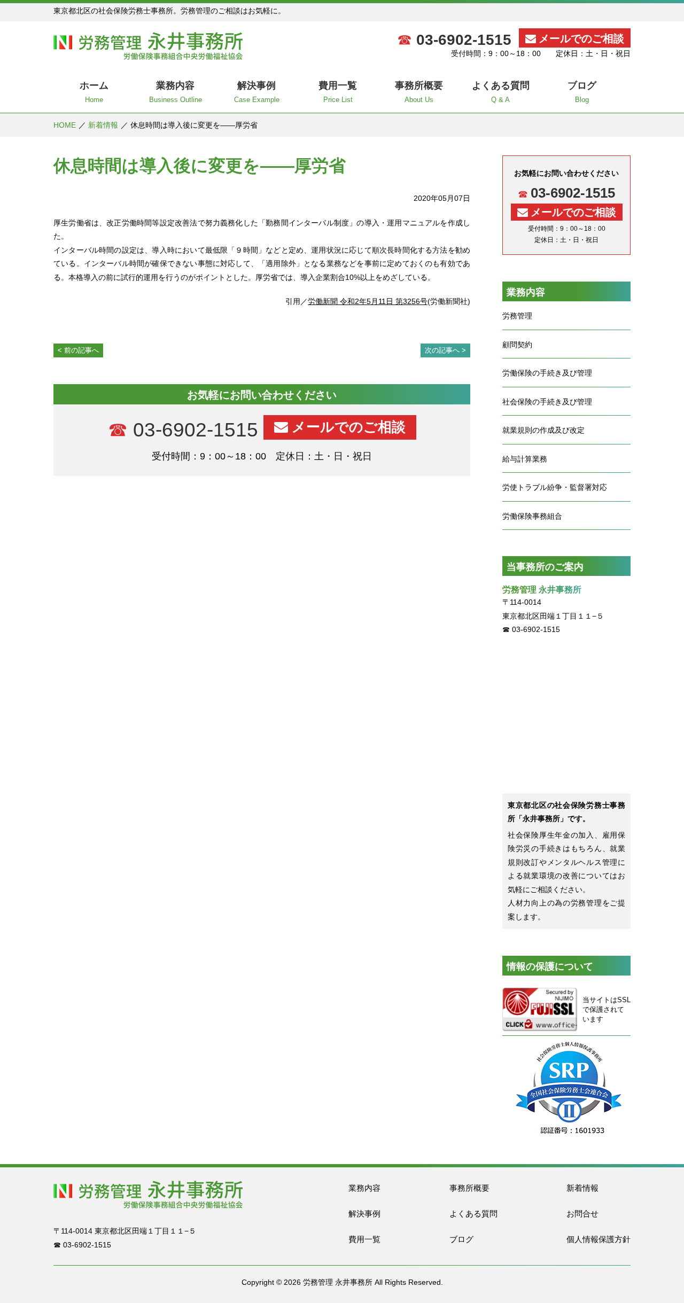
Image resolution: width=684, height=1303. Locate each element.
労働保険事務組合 (532, 516)
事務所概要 (469, 1187)
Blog (582, 92)
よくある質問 (473, 1213)
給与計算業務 (524, 459)
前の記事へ (81, 350)
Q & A (501, 92)
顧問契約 (517, 344)
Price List (337, 92)
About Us (419, 92)
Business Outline (175, 92)
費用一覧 (364, 1239)
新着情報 (103, 125)
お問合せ (582, 1213)
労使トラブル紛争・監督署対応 (554, 487)
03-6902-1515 (463, 40)
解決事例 (364, 1213)
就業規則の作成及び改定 (543, 430)
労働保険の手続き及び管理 (547, 373)
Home (94, 92)
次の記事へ (442, 350)
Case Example (256, 92)
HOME (64, 125)
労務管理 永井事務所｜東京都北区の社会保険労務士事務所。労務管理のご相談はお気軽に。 (148, 46)
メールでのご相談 (581, 38)
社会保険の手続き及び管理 (547, 401)
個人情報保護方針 (598, 1239)
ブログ (461, 1239)
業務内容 (364, 1187)
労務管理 (517, 315)
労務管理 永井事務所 (337, 1282)
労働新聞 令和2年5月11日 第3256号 (368, 301)
